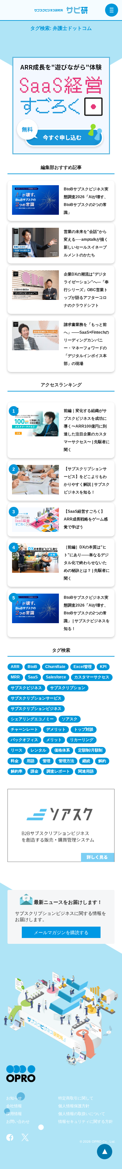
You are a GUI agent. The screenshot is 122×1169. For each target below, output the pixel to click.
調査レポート (58, 771)
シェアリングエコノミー (32, 719)
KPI (103, 666)
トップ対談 (83, 729)
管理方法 (66, 761)
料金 (15, 761)
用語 (30, 761)
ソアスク (69, 719)
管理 (46, 761)
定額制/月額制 (90, 750)
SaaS (33, 677)
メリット (54, 740)
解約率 (16, 771)
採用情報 (14, 1113)
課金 (34, 771)
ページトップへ (104, 1151)
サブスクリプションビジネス (36, 708)
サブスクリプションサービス (36, 698)
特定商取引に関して (75, 1098)
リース (16, 750)
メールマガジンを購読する (61, 932)
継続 (86, 761)
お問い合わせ (18, 1121)
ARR (15, 666)
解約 (102, 761)
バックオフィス (24, 740)
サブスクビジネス (26, 688)
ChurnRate (55, 666)
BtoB (32, 666)
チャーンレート (24, 729)
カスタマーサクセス (91, 677)
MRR (15, 677)
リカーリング (81, 740)
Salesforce (56, 677)
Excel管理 (83, 666)
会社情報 (14, 1106)
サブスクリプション (67, 688)
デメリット (56, 729)
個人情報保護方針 (73, 1106)
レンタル (38, 750)
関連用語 (86, 771)
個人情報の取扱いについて (81, 1113)
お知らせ (14, 1098)
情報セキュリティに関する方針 (85, 1121)
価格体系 (62, 750)
